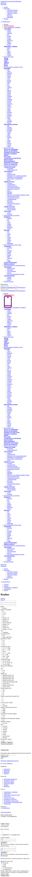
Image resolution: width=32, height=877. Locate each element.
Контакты (10, 16)
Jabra (8, 86)
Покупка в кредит (12, 11)
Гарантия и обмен (12, 13)
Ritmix (9, 95)
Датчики (9, 183)
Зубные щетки (11, 174)
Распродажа (10, 26)
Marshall (9, 115)
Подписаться (4, 756)
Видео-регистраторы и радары (15, 274)
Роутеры (9, 205)
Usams (9, 93)
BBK (8, 256)
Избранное (18, 1)
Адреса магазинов (6, 812)
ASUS (9, 234)
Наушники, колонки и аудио (14, 67)
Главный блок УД (12, 170)
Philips (9, 53)
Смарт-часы (9, 56)
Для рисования (11, 209)
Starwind (9, 258)
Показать (3, 742)
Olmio (9, 52)
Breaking (9, 112)
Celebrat (9, 87)
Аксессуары (10, 148)
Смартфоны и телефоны (13, 27)
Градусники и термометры (14, 178)
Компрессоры (11, 268)
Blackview (10, 40)
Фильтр (3, 598)
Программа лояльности (10, 779)
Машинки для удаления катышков (16, 175)
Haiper (9, 261)
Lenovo (9, 237)
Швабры (9, 193)
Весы (8, 190)
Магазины (3, 4)
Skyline (9, 255)
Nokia (8, 48)
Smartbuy (9, 99)
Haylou (9, 80)
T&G (8, 134)
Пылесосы (10, 202)
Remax (9, 123)
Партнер (6, 769)
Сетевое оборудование (13, 203)
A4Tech (9, 120)
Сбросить (9, 742)
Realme (9, 36)
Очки (8, 212)
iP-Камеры (10, 168)
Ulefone (9, 43)
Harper (9, 253)
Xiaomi (9, 31)
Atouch (9, 228)
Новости (6, 773)
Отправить (4, 842)
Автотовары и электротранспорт (15, 265)
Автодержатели (11, 271)
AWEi (9, 133)
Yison (8, 118)
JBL (8, 70)
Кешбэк (6, 19)
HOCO (9, 74)
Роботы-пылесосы (12, 186)
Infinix (9, 42)
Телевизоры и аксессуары (13, 244)
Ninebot (9, 278)
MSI (8, 236)
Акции (6, 7)
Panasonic (9, 103)
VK (8, 139)
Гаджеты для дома (11, 165)
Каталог (7, 1)
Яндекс (9, 131)
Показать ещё (4, 750)
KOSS (9, 98)
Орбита (9, 106)
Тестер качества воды (13, 196)
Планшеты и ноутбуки (12, 215)
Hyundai (9, 250)
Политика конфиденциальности (10, 760)
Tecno (8, 37)
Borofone (9, 73)
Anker (9, 109)
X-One (9, 114)
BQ (8, 34)
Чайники (9, 192)
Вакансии (6, 772)
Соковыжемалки (11, 199)
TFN (8, 83)
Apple (8, 30)
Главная (3, 1)
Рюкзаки (9, 214)
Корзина (12, 1)
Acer (8, 233)
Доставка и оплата (12, 10)
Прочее (9, 272)
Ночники (9, 200)
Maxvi (9, 51)
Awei (8, 78)
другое (9, 102)
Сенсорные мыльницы (13, 187)
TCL (8, 221)
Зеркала (9, 172)
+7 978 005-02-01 (5, 21)
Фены (9, 180)
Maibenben (10, 243)
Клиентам (7, 8)
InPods (9, 92)
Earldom (9, 100)
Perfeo (9, 105)
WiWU (9, 111)
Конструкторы (11, 208)
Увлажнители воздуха (13, 189)
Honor (9, 45)
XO (8, 89)
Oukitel (9, 39)
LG (8, 249)
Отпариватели (11, 184)
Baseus (9, 81)
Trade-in (9, 14)
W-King (9, 127)
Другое (9, 55)
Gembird (9, 121)
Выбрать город (5, 875)
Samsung (9, 33)
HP (8, 231)
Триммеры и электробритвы (15, 177)
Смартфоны (7, 589)
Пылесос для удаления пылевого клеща (18, 195)
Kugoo (9, 280)
